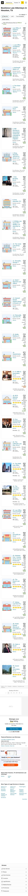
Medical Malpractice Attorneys (12, 790)
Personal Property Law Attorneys (4, 794)
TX (5, 686)
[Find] (22, 2)
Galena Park (9, 777)
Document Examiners (3, 790)
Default (23, 14)
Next (21, 693)
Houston (9, 686)
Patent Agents (22, 786)
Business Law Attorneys (18, 33)
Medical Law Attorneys (4, 787)
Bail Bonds (3, 797)
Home (2, 686)
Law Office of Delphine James (17, 29)
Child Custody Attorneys (13, 794)
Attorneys (15, 686)
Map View (6, 16)
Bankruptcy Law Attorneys (22, 794)
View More (24, 799)
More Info (15, 36)
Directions (19, 34)
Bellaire (2, 776)
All (12, 16)
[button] (26, 2)
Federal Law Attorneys (13, 787)
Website (14, 34)
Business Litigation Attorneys (21, 790)
